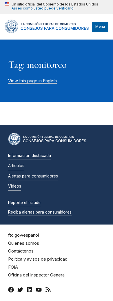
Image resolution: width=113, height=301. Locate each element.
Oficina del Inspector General (36, 275)
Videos (14, 186)
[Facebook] (11, 290)
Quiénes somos (23, 243)
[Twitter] (20, 290)
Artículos (16, 165)
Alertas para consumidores (33, 176)
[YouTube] (39, 290)
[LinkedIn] (29, 290)
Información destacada (29, 155)
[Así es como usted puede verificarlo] (51, 7)
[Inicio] (47, 31)
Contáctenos (21, 251)
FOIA (13, 267)
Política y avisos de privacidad (38, 259)
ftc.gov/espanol (23, 235)
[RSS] (48, 290)
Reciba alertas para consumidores (40, 212)
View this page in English (32, 80)
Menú (100, 26)
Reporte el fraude (24, 202)
